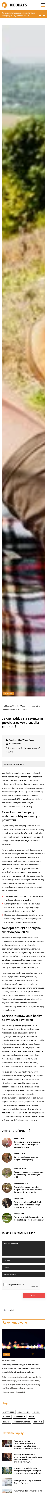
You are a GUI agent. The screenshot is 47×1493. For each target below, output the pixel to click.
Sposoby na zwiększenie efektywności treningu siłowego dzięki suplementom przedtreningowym (28, 1458)
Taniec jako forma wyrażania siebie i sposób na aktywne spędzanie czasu (27, 1144)
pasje (31, 1417)
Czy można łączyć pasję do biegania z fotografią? (26, 1158)
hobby (36, 1412)
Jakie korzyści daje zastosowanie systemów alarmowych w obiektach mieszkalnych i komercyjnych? (27, 1444)
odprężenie (19, 1417)
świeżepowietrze (22, 1422)
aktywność (8, 1412)
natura (6, 1417)
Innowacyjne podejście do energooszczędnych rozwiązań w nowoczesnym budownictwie (28, 1470)
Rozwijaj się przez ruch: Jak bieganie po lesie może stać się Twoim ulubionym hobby (28, 1189)
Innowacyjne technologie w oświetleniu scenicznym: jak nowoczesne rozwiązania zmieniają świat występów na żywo (21, 1368)
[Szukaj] (5, 1310)
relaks (6, 1422)
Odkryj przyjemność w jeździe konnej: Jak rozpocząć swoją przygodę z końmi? (28, 1204)
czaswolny (23, 1412)
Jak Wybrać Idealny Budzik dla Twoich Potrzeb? (27, 1481)
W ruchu (9, 694)
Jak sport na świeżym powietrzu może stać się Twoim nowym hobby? (28, 1174)
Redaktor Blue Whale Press (21, 740)
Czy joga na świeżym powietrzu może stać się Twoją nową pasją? (28, 1218)
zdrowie (38, 1422)
